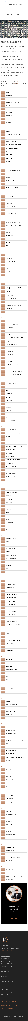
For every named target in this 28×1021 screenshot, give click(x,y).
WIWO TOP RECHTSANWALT (9, 1005)
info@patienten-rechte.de (7, 950)
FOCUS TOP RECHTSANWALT (9, 1001)
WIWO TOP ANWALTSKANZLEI (7, 1008)
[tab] (16, 92)
